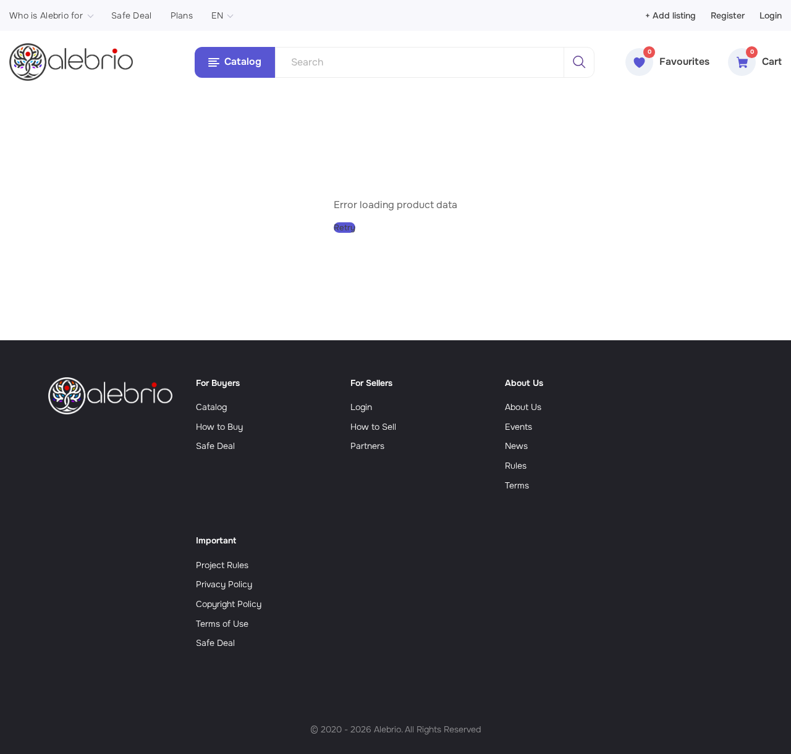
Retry (344, 227)
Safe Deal (131, 15)
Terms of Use (222, 623)
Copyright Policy (228, 603)
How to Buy (219, 426)
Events (518, 426)
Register (728, 15)
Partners (367, 445)
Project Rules (222, 565)
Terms (517, 485)
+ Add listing (670, 15)
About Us (523, 407)
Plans (182, 15)
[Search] (579, 62)
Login (770, 15)
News (516, 445)
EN (217, 15)
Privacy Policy (224, 584)
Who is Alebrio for (46, 15)
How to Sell (373, 426)
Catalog (211, 407)
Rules (516, 465)
